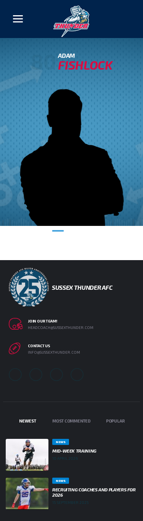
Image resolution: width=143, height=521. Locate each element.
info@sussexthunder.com (54, 352)
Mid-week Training (74, 450)
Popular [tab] (115, 420)
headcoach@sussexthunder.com (60, 327)
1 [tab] (58, 231)
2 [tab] (71, 231)
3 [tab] (85, 231)
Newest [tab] (27, 420)
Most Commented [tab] (71, 420)
